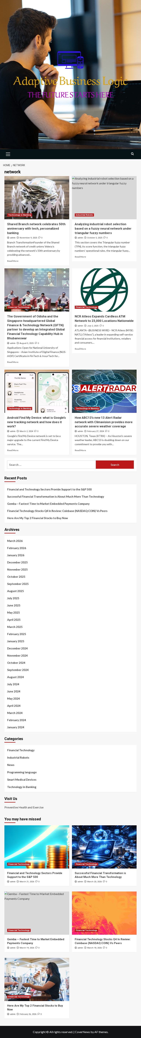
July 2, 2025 (92, 326)
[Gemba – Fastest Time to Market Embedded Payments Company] (36, 913)
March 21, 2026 (27, 881)
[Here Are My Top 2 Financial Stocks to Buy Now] (36, 979)
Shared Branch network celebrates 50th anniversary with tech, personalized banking (36, 228)
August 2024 (15, 677)
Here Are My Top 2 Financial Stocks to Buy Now (37, 518)
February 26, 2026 (28, 1014)
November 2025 (17, 569)
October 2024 (16, 662)
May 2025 (13, 612)
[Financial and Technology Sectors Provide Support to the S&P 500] (36, 847)
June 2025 (13, 605)
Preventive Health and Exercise (24, 807)
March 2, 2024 (26, 431)
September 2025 (18, 583)
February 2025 (16, 634)
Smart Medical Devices (21, 779)
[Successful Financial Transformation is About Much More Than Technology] (104, 847)
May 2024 (13, 698)
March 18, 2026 (94, 948)
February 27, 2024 (95, 431)
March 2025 (15, 626)
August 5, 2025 (27, 343)
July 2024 (13, 684)
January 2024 (15, 727)
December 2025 (17, 562)
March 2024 (15, 712)
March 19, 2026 (27, 948)
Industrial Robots (84, 215)
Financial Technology (19, 307)
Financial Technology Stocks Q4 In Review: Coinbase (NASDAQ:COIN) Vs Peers (57, 510)
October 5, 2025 (94, 238)
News (10, 765)
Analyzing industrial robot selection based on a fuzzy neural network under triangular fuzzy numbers (103, 228)
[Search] (132, 154)
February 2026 (16, 548)
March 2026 (15, 540)
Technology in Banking (19, 215)
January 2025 (15, 641)
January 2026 (15, 555)
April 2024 (14, 705)
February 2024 (16, 720)
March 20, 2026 (94, 881)
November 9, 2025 (28, 238)
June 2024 (13, 691)
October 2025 (16, 576)
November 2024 (17, 655)
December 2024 (17, 648)
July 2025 (13, 598)
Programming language (22, 772)
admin (12, 238)
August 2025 (15, 591)
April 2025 (14, 619)
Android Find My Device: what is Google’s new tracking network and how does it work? (36, 422)
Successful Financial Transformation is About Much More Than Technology (55, 496)
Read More (12, 261)
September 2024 (18, 669)
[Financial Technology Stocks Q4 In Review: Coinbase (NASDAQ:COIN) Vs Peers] (104, 913)
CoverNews (82, 1032)
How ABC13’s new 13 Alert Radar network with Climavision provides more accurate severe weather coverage (104, 422)
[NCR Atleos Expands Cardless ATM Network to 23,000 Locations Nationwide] (104, 290)
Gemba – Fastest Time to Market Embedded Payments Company (48, 503)
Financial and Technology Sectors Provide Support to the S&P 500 (49, 489)
